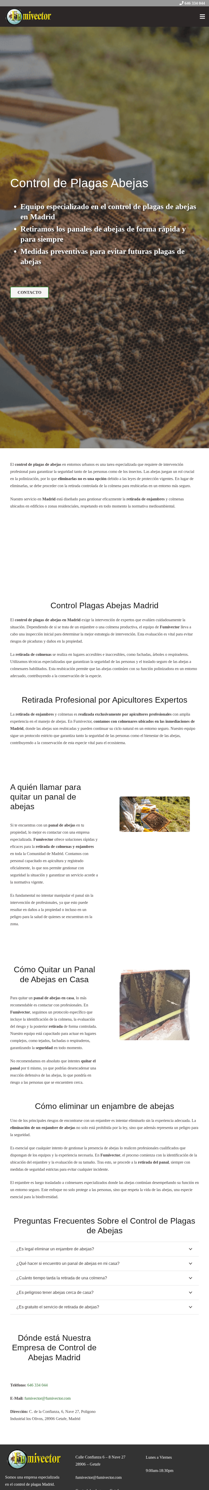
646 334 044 (194, 3)
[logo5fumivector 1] (28, 16)
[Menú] (202, 16)
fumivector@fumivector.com (98, 1477)
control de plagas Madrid (34, 1484)
